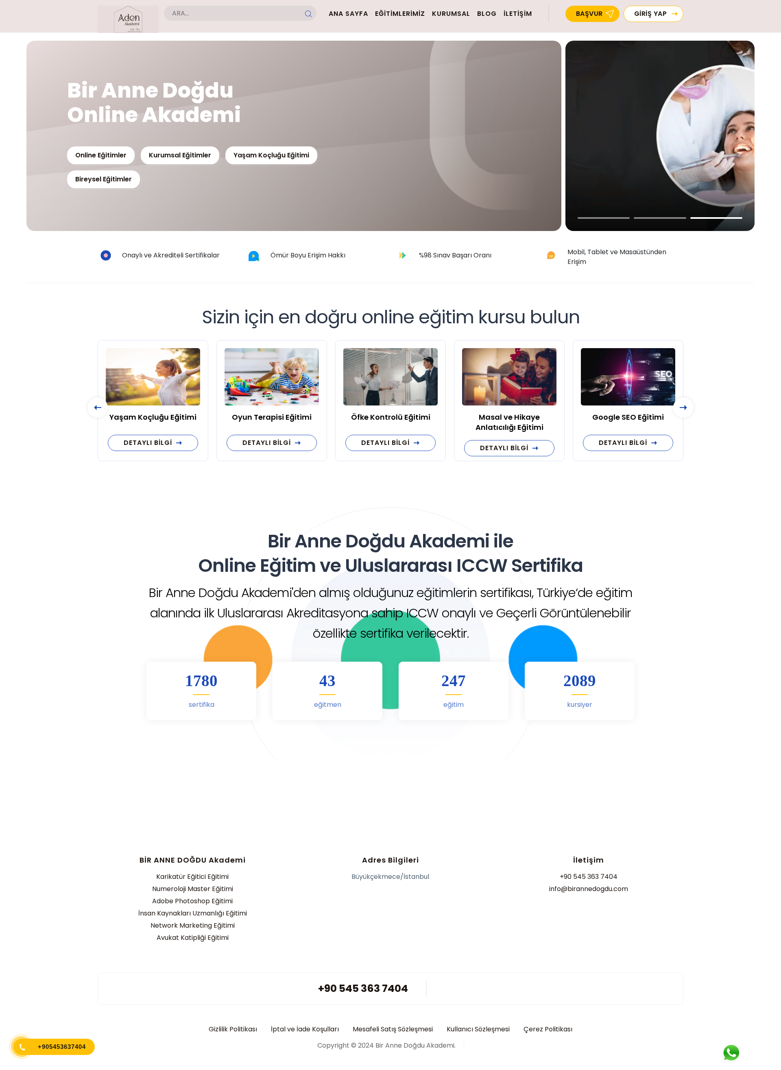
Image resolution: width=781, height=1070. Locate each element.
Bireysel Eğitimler (103, 179)
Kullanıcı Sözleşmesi (478, 1029)
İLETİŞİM (518, 13)
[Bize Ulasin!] (731, 1053)
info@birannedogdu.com (588, 888)
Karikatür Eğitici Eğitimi (192, 876)
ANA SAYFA (348, 13)
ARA (308, 14)
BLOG (487, 13)
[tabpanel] (660, 136)
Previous (97, 407)
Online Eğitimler (101, 155)
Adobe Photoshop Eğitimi (192, 901)
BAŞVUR (589, 13)
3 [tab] (716, 218)
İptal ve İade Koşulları (305, 1029)
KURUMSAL (451, 13)
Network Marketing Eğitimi (193, 925)
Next (683, 407)
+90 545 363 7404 (588, 876)
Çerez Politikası (548, 1029)
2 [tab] (660, 218)
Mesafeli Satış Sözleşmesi (393, 1029)
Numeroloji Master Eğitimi (192, 888)
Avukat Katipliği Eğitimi (193, 937)
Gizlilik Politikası (233, 1029)
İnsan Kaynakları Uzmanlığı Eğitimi (192, 913)
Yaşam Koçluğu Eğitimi (271, 155)
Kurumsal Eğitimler (180, 155)
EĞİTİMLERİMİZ (400, 13)
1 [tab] (604, 218)
